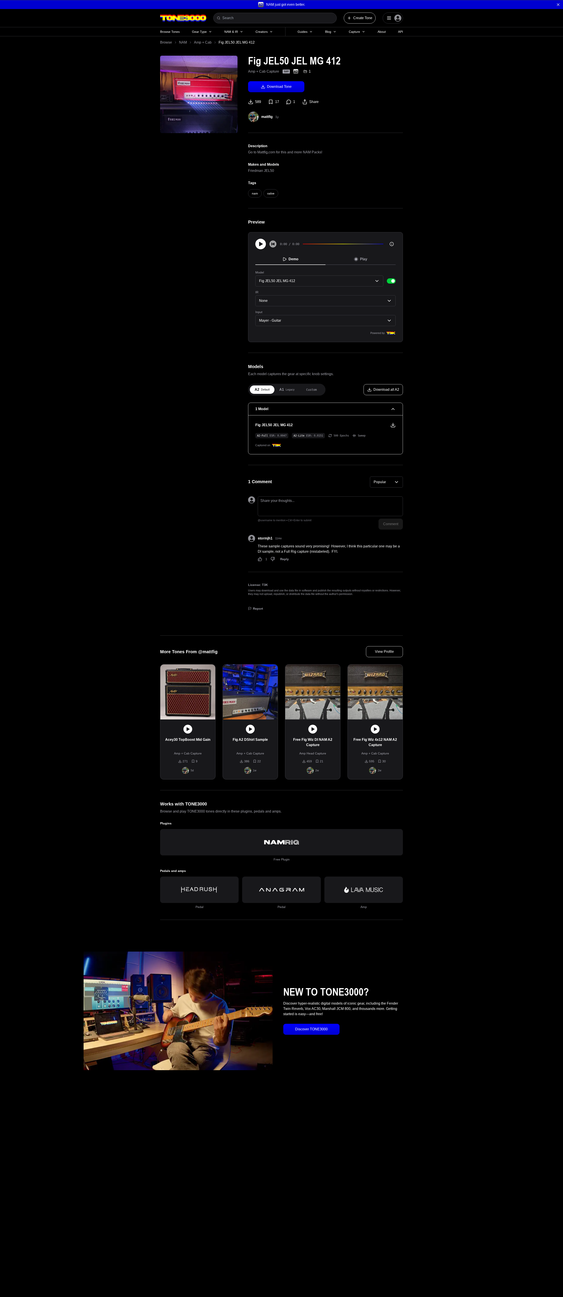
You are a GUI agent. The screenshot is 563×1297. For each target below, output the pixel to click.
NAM (183, 42)
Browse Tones (170, 31)
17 (277, 102)
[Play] (260, 244)
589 (258, 102)
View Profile (384, 651)
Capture (354, 31)
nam (255, 193)
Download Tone (279, 86)
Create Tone (362, 18)
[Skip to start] (272, 244)
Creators (262, 31)
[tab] (262, 389)
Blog (328, 31)
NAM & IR (231, 31)
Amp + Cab (203, 42)
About (382, 31)
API (400, 31)
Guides (302, 31)
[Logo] (183, 18)
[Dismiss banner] (558, 5)
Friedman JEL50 (261, 170)
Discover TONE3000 (311, 1029)
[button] (281, 4)
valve (270, 193)
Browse (166, 42)
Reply (284, 559)
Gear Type (199, 31)
